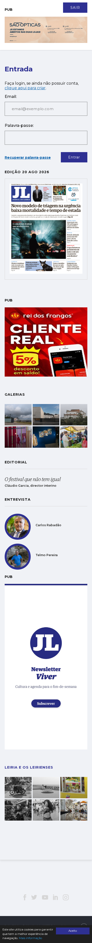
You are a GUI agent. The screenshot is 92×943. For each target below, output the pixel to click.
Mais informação (30, 938)
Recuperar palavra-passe (28, 157)
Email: (11, 96)
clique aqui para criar (25, 88)
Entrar (74, 157)
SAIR (75, 7)
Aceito (72, 930)
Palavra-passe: (19, 125)
